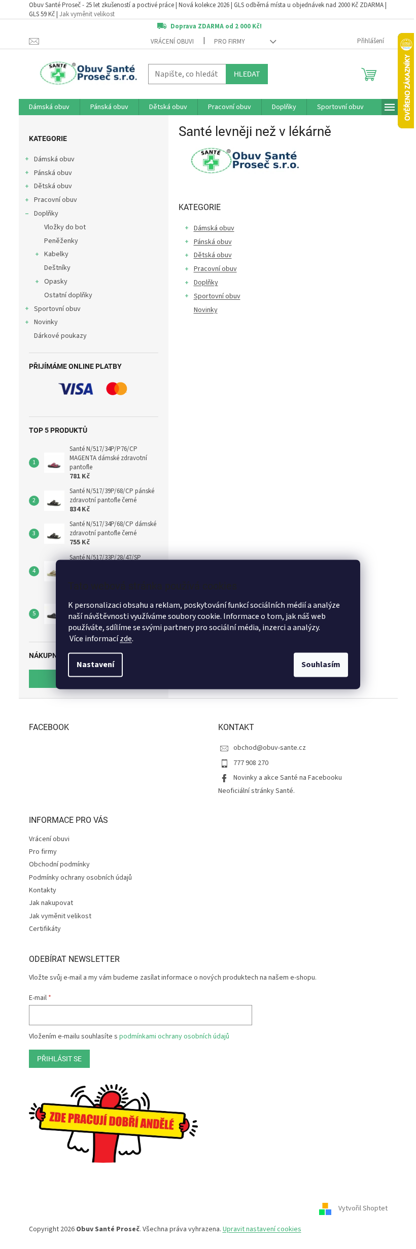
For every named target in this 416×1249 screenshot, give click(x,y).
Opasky (55, 281)
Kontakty (42, 890)
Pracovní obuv (55, 200)
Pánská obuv (53, 173)
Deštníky (57, 268)
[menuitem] (49, 107)
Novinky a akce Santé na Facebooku (287, 778)
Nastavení (95, 665)
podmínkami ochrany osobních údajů (174, 1036)
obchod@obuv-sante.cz (269, 748)
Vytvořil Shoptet (363, 1208)
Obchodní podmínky (59, 864)
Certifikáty (45, 929)
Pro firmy (229, 41)
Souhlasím (320, 665)
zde (126, 639)
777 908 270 (250, 763)
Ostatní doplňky (68, 295)
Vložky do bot (65, 227)
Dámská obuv (54, 159)
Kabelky (56, 254)
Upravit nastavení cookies (262, 1229)
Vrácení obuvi (172, 41)
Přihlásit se (59, 1059)
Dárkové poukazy (60, 336)
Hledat (247, 74)
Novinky (46, 322)
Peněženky (61, 241)
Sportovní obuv (57, 309)
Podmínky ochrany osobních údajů (80, 878)
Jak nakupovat (51, 903)
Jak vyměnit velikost (87, 14)
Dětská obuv (53, 186)
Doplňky (46, 214)
